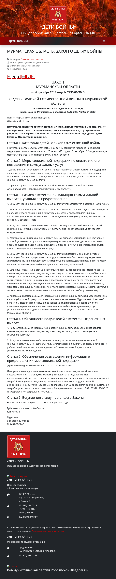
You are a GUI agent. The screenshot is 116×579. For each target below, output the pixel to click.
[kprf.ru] (12, 566)
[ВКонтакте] (9, 77)
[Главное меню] (104, 41)
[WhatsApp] (24, 77)
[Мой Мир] (28, 77)
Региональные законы (32, 59)
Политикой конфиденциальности (48, 531)
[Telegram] (14, 77)
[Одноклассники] (19, 77)
